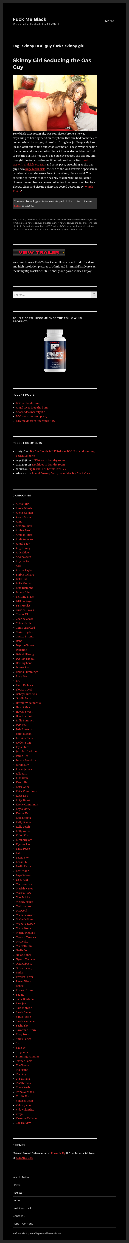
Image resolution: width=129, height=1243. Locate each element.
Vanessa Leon (24, 1100)
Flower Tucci (24, 689)
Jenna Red (22, 755)
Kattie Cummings (27, 804)
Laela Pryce (23, 848)
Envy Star (22, 676)
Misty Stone (23, 928)
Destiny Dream (25, 658)
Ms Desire (22, 941)
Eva (18, 680)
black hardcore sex (50, 219)
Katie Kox (22, 795)
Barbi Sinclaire (25, 574)
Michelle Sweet (25, 923)
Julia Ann (21, 773)
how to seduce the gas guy (73, 223)
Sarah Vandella (25, 1021)
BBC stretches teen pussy (31, 416)
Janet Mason (24, 733)
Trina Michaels (25, 1091)
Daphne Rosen (25, 645)
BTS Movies (23, 605)
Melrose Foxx (24, 906)
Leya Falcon (23, 875)
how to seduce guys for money (43, 223)
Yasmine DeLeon (26, 1118)
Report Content (23, 1223)
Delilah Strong (25, 654)
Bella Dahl (22, 579)
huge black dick (35, 169)
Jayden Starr (23, 742)
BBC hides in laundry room (48, 460)
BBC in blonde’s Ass (28, 403)
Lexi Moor (22, 870)
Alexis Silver (23, 517)
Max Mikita (23, 897)
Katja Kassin (23, 800)
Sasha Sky (22, 1025)
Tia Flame (22, 1069)
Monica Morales (26, 937)
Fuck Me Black (29, 19)
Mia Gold (21, 910)
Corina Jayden (24, 632)
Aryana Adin (23, 556)
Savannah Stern (26, 1030)
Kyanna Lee (23, 844)
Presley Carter (24, 977)
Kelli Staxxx (23, 817)
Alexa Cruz (22, 503)
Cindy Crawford (25, 627)
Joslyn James (24, 769)
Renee (20, 985)
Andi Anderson (25, 539)
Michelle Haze (25, 919)
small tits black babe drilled (47, 229)
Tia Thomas (23, 1083)
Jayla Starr (22, 747)
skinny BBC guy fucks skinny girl (69, 226)
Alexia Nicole (24, 508)
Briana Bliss (23, 592)
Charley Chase (24, 618)
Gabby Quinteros (26, 694)
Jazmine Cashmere (27, 751)
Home (17, 1184)
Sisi (18, 1043)
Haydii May (23, 707)
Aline (19, 521)
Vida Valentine (25, 1109)
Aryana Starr (24, 561)
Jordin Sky (32, 219)
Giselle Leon (23, 698)
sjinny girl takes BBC (41, 226)
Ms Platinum (24, 946)
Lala (18, 853)
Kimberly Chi (24, 839)
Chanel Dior (23, 614)
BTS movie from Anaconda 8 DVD (36, 420)
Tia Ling (21, 1074)
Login (17, 205)
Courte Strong (25, 636)
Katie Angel (23, 786)
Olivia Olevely (24, 968)
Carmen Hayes (25, 610)
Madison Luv (24, 884)
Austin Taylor (24, 570)
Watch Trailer (21, 1177)
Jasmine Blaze (24, 738)
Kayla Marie (23, 809)
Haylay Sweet (24, 711)
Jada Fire (21, 725)
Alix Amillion (24, 526)
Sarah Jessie (23, 1016)
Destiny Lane (24, 663)
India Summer (25, 720)
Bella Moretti (24, 583)
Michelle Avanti (25, 915)
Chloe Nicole (23, 623)
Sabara (20, 994)
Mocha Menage (25, 932)
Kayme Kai (22, 813)
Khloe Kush (23, 835)
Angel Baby (23, 543)
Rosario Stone (24, 990)
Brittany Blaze (25, 596)
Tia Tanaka (23, 1078)
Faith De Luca (24, 685)
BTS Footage (24, 601)
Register (18, 1192)
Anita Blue (22, 552)
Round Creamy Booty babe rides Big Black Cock (61, 473)
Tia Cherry (22, 1065)
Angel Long (23, 548)
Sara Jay (21, 1003)
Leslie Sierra (23, 866)
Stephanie (22, 1052)
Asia (18, 565)
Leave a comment (73, 229)
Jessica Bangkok (26, 760)
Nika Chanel (23, 954)
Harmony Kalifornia (28, 702)
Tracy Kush (23, 1087)
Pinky (19, 972)
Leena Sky (22, 857)
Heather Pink (24, 716)
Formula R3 (58, 1153)
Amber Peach (24, 530)
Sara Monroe (24, 1007)
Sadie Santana (25, 999)
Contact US (20, 1215)
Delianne (21, 649)
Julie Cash (22, 778)
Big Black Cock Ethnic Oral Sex (47, 469)
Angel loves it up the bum (32, 407)
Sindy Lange (23, 1038)
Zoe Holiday (23, 1122)
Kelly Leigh (23, 826)
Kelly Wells (23, 831)
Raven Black (23, 981)
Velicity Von (23, 1105)
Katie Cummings (26, 791)
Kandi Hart (23, 782)
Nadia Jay (22, 950)
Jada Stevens (24, 729)
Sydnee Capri (24, 1061)
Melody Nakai (24, 901)
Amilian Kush (24, 534)
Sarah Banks (23, 1012)
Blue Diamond (25, 587)
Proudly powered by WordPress (45, 1233)
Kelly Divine (23, 822)
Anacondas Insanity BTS (31, 412)
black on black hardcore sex (75, 219)
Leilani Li (21, 862)
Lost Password (22, 1208)
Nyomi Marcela (25, 959)
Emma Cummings (27, 671)
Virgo (19, 1114)
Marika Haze (24, 893)
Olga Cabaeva (24, 963)
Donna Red (23, 667)
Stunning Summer (27, 1056)
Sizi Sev (20, 1047)
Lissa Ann (22, 879)
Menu (109, 21)
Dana (19, 641)
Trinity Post (23, 1096)
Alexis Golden (24, 512)
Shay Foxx (22, 1034)
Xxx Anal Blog (24, 1157)
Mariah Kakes (24, 888)
